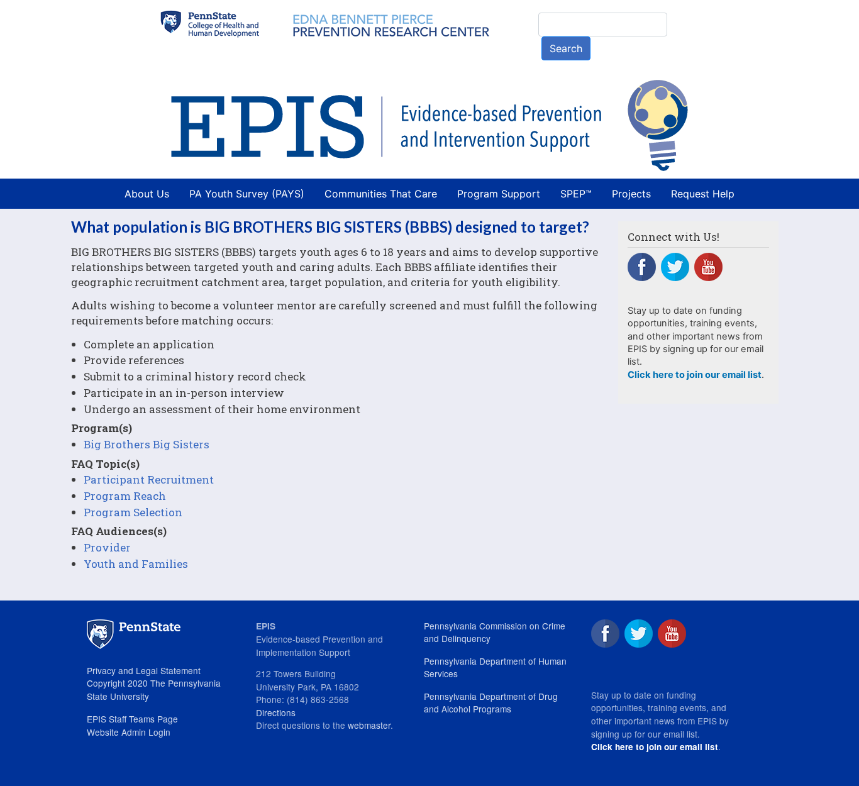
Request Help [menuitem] (702, 193)
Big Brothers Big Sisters (146, 444)
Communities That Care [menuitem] (380, 193)
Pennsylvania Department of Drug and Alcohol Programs (491, 703)
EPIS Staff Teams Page (132, 718)
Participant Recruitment (149, 479)
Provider (107, 547)
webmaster (369, 725)
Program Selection (133, 512)
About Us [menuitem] (147, 193)
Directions (276, 712)
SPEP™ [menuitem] (576, 193)
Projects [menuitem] (631, 193)
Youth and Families (136, 563)
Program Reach (125, 496)
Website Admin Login (128, 732)
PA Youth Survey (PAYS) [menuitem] (246, 193)
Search (566, 48)
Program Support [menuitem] (498, 193)
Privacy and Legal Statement (144, 670)
